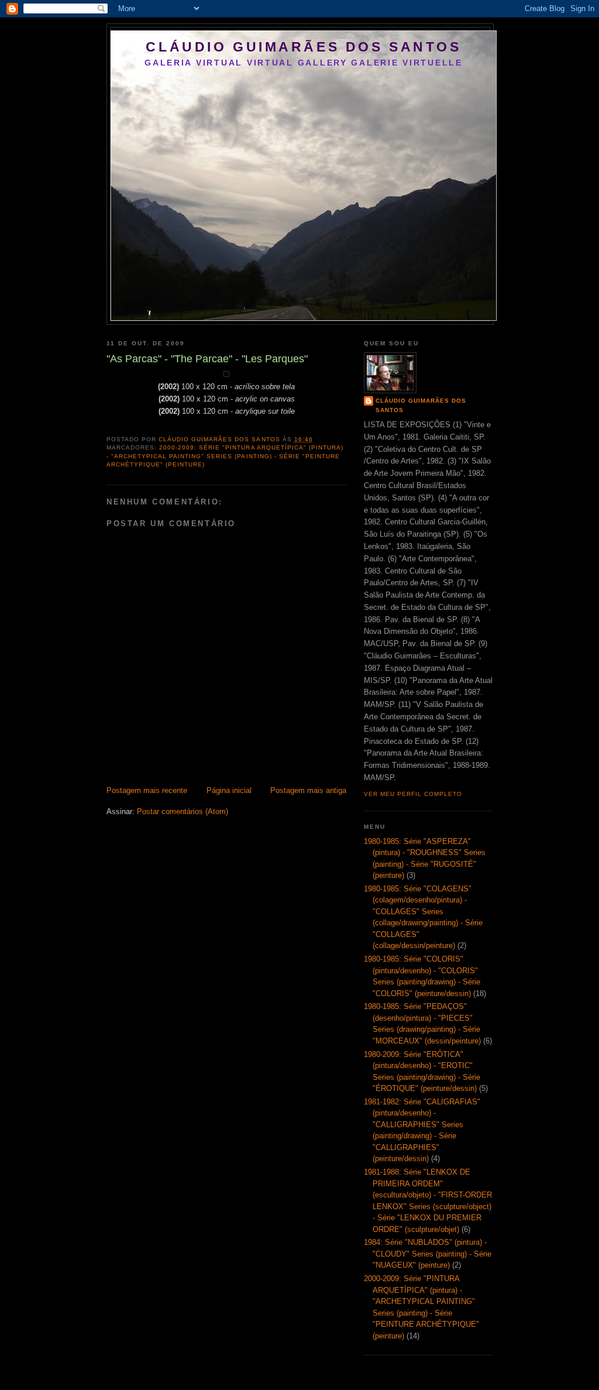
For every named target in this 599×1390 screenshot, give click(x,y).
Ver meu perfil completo (413, 794)
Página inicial (229, 790)
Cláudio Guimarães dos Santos (421, 405)
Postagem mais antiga (308, 790)
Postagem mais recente (146, 790)
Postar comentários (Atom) (182, 811)
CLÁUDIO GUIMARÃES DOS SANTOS (303, 46)
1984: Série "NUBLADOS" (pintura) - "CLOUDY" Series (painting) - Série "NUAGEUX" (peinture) (427, 1253)
